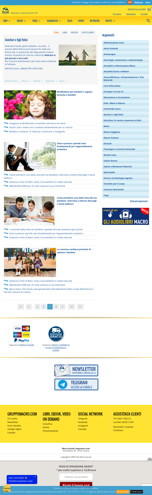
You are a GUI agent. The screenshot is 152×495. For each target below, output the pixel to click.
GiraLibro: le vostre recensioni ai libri (122, 120)
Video (35, 20)
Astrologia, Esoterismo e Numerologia (123, 60)
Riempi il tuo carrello (137, 9)
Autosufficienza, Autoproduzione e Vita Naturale (124, 78)
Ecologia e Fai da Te (114, 91)
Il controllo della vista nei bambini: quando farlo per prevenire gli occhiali (46, 229)
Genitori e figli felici (113, 114)
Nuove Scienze (111, 137)
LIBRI (64, 32)
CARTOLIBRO (87, 32)
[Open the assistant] (6, 488)
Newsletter (131, 14)
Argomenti (49, 81)
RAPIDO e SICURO (26, 345)
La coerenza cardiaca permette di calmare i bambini (74, 251)
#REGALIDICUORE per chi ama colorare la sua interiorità (37, 186)
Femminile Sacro (112, 108)
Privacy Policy (122, 491)
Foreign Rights (14, 429)
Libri (5, 20)
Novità (46, 427)
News (106, 126)
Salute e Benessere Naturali (118, 166)
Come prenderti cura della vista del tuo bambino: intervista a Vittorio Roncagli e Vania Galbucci (77, 200)
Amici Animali (111, 48)
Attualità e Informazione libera (119, 65)
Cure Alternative (112, 85)
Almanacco (52, 20)
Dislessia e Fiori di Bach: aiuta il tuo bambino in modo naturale (40, 182)
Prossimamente (50, 430)
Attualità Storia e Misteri (116, 71)
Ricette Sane (110, 155)
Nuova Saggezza (112, 132)
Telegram (82, 418)
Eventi (81, 20)
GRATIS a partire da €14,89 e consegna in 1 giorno (57, 348)
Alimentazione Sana (114, 42)
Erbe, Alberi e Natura (114, 103)
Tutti (56, 32)
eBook (20, 20)
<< (21, 306)
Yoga (106, 195)
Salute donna (110, 160)
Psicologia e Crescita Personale (119, 149)
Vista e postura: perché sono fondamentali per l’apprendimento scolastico (74, 146)
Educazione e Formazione (117, 97)
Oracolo (108, 143)
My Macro (95, 20)
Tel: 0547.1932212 (122, 418)
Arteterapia (109, 54)
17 (72, 306)
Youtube (82, 429)
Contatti (144, 14)
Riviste (109, 20)
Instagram (83, 425)
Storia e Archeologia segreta (118, 178)
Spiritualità (109, 172)
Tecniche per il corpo (114, 183)
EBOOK (74, 32)
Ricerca (25, 81)
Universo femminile (114, 189)
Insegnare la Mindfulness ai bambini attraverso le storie (37, 123)
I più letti (36, 81)
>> (80, 306)
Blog (70, 20)
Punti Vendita (14, 425)
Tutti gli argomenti (139, 201)
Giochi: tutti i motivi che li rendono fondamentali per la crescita (40, 127)
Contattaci (118, 430)
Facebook (82, 422)
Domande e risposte (123, 426)
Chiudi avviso (136, 491)
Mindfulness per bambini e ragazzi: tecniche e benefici (74, 93)
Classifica (47, 423)
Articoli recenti (11, 81)
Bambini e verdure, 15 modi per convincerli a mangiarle (37, 131)
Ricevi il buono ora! (76, 485)
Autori (61, 81)
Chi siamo (117, 14)
